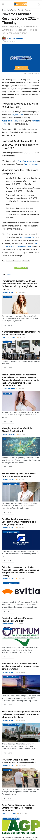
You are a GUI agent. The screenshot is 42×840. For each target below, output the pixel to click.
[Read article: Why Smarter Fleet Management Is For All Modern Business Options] (21, 350)
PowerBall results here (27, 161)
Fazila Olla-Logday (9, 337)
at (4, 439)
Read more (9, 324)
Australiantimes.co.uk (10, 121)
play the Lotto (17, 115)
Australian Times (9, 388)
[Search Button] (39, 4)
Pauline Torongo (8, 292)
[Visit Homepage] (20, 4)
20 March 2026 (22, 813)
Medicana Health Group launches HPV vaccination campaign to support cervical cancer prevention (21, 666)
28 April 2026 (21, 672)
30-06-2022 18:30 (10, 42)
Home (4, 10)
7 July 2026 (20, 388)
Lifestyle (7, 297)
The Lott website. (31, 164)
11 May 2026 (20, 578)
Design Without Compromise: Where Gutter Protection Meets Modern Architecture (18, 808)
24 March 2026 (21, 765)
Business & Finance (11, 484)
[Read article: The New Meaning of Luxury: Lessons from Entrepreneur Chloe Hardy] (21, 491)
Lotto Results (11, 10)
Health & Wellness (11, 677)
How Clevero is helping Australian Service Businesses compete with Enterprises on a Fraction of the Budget (21, 714)
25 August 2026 (21, 292)
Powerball (28, 10)
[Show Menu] (3, 4)
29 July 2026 (21, 337)
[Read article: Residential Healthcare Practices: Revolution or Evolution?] (21, 636)
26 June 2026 (21, 527)
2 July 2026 (21, 434)
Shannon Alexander (16, 38)
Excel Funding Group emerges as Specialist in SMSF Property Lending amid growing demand (19, 522)
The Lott (20, 10)
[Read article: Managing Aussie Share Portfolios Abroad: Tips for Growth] (21, 446)
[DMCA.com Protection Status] (21, 268)
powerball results (13, 261)
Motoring (7, 342)
